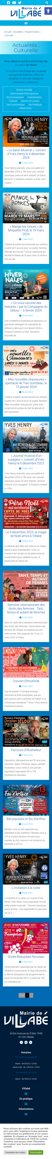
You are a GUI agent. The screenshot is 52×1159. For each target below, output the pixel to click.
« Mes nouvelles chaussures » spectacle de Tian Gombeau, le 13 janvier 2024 (26, 383)
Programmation (32, 32)
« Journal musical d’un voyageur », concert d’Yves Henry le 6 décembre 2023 (26, 459)
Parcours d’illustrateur (26, 750)
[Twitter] (20, 2)
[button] (48, 11)
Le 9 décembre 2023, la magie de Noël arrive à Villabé (26, 534)
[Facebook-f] (21, 1042)
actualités (20, 64)
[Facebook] (8, 2)
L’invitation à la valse (26, 888)
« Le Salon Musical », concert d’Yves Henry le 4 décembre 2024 (26, 153)
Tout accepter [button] (35, 1152)
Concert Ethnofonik (26, 681)
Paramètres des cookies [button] (15, 1152)
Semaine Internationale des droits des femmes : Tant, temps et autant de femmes (26, 608)
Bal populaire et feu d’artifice (26, 819)
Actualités (18, 32)
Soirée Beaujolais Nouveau (26, 956)
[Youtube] (14, 2)
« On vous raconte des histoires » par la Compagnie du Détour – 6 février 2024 (26, 306)
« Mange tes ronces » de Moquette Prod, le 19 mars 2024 (26, 230)
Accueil (7, 32)
